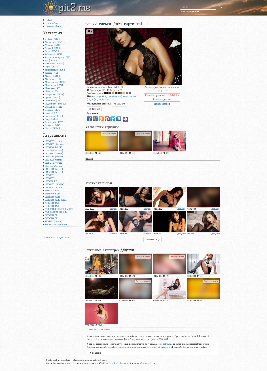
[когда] (203, 264)
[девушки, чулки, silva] (101, 197)
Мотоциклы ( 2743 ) (54, 85)
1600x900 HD (51, 181)
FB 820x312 (94, 109)
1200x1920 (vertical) (54, 153)
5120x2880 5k (51, 215)
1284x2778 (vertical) (54, 163)
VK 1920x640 (119, 103)
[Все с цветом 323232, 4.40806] (118, 93)
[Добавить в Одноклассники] (101, 118)
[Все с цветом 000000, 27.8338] (107, 93)
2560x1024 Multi (52, 190)
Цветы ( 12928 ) (52, 128)
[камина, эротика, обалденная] (135, 141)
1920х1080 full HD (53, 187)
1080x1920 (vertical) (54, 141)
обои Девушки (164, 344)
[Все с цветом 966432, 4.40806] (121, 93)
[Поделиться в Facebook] (89, 118)
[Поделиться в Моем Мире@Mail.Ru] (95, 118)
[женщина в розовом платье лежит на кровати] (169, 264)
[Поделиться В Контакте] (118, 118)
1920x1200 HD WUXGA (55, 184)
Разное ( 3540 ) (52, 113)
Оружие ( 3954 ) (52, 97)
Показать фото (109, 133)
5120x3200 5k (51, 218)
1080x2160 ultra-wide (55, 144)
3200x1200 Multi (52, 203)
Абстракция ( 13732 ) (55, 42)
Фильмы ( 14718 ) (53, 125)
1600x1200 (49, 175)
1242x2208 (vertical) (54, 156)
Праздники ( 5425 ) (54, 107)
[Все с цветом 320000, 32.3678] (105, 93)
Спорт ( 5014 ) (51, 119)
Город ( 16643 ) (52, 51)
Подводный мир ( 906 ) (56, 103)
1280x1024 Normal (53, 159)
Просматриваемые (54, 26)
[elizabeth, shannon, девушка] (169, 221)
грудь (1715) (100, 96)
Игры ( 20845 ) (52, 66)
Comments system (98, 329)
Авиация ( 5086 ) (53, 45)
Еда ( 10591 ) (51, 60)
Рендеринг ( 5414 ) (54, 116)
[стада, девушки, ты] (135, 264)
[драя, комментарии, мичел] (203, 288)
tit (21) (94, 99)
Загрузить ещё (152, 239)
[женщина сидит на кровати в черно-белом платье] (169, 288)
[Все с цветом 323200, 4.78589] (116, 93)
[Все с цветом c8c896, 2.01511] (124, 93)
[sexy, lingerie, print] (169, 197)
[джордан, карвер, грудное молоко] (101, 313)
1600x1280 (49, 178)
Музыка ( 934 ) (52, 91)
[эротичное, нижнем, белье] (135, 197)
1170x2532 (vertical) (54, 150)
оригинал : (162, 95)
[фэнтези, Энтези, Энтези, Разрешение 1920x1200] (101, 288)
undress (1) (103, 99)
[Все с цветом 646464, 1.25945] (130, 93)
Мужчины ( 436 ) (53, 88)
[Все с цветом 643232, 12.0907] (110, 93)
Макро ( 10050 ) (52, 76)
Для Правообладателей (120, 363)
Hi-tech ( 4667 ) (52, 39)
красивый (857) (115, 96)
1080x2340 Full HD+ (54, 147)
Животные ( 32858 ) (54, 63)
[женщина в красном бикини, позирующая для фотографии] (101, 141)
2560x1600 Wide (52, 197)
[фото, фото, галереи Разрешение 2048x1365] (135, 288)
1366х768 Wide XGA (54, 166)
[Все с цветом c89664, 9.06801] (113, 93)
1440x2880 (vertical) (54, 172)
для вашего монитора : (162, 89)
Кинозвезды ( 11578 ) (55, 70)
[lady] (203, 197)
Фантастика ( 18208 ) (55, 122)
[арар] (169, 141)
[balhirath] (101, 221)
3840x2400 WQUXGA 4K (56, 212)
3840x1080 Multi (52, 206)
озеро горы (194, 11)
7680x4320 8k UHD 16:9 (56, 224)
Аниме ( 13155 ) (52, 48)
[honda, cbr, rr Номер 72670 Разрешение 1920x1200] (101, 264)
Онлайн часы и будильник (56, 237)
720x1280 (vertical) (53, 221)
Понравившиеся (53, 23)
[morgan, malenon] (203, 221)
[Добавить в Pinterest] (107, 118)
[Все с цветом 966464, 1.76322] (127, 93)
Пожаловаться (162, 103)
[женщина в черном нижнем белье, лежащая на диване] (135, 221)
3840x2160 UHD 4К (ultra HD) (59, 209)
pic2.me (74, 4)
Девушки (102, 87)
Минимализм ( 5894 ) (55, 82)
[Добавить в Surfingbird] (112, 118)
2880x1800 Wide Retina (56, 200)
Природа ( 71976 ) (53, 110)
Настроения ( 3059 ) (54, 94)
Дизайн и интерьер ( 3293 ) (58, 57)
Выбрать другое (162, 99)
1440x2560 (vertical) (54, 169)
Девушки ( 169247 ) (54, 54)
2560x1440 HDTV (52, 193)
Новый (48, 20)
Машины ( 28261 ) (53, 79)
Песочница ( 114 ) (53, 100)
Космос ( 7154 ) (52, 73)
